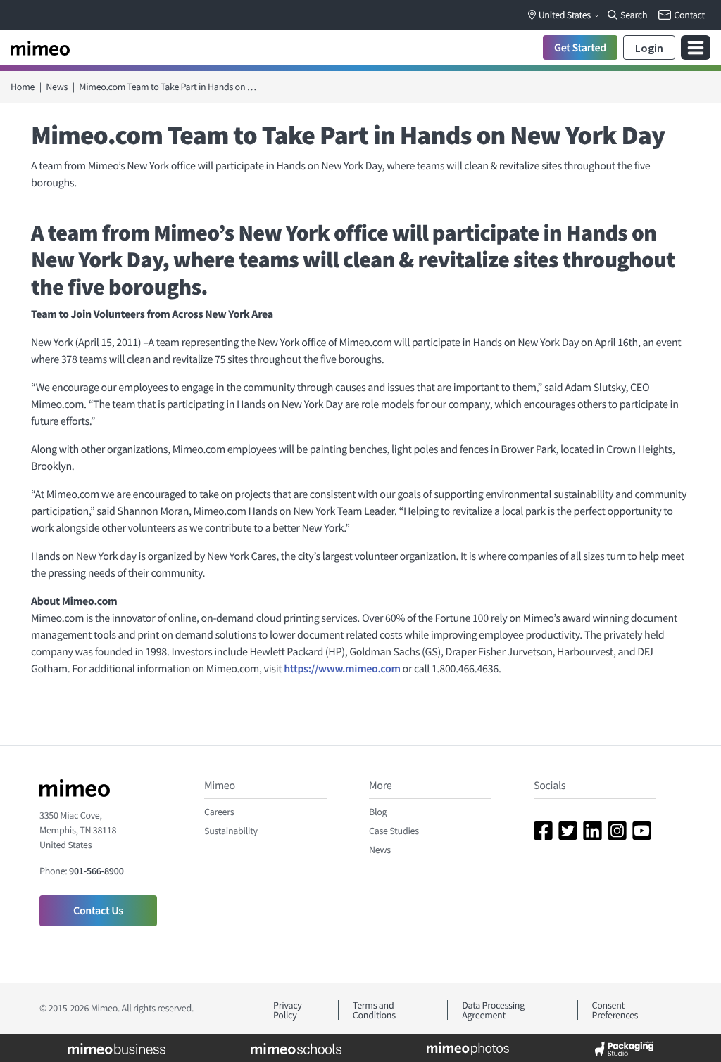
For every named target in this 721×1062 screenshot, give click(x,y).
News (57, 86)
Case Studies (394, 830)
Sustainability (231, 830)
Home (23, 86)
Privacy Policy (287, 1010)
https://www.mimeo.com (342, 669)
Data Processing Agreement (493, 1010)
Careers (219, 811)
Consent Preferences (615, 1010)
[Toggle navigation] (695, 47)
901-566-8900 (96, 870)
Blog (378, 811)
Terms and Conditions (374, 1010)
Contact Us (98, 911)
